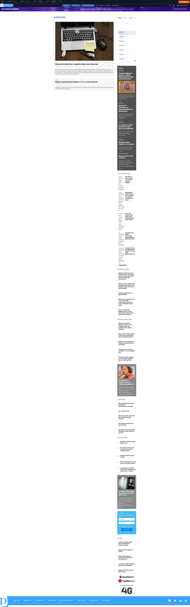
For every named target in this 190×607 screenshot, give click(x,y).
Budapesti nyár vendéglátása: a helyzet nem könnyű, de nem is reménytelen (126, 343)
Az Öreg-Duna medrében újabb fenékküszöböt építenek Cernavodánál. (126, 133)
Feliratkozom (127, 529)
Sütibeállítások (93, 600)
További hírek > (122, 265)
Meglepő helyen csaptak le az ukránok (126, 143)
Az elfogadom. (127, 526)
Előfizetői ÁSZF (81, 600)
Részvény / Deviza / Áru (123, 153)
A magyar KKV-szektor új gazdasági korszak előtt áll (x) (126, 493)
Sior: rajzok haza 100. (123, 411)
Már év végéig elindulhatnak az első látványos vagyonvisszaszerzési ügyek (126, 405)
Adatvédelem (51, 600)
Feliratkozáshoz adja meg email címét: (125, 516)
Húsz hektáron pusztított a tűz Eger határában (126, 424)
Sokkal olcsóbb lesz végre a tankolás (127, 456)
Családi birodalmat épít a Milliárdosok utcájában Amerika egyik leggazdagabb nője (130, 251)
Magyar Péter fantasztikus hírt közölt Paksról (126, 570)
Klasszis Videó (75, 5)
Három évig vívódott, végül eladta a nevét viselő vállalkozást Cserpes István (129, 216)
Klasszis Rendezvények (88, 5)
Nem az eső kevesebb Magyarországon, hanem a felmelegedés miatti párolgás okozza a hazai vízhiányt (126, 312)
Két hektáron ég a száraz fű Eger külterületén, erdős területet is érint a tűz (126, 431)
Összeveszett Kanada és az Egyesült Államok (125, 293)
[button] (173, 5)
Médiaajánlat (27, 600)
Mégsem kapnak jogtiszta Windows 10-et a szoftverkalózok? (76, 82)
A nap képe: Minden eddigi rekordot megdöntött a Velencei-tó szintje (125, 544)
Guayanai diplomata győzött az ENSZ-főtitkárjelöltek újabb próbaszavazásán (126, 76)
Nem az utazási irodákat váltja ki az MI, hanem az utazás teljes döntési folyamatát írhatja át (126, 335)
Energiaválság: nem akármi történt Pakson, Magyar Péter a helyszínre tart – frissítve (128, 469)
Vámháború (66, 5)
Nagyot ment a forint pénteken (126, 157)
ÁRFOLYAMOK (184, 1)
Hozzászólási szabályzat (66, 600)
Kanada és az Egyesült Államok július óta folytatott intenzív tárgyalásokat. (126, 116)
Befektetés (102, 5)
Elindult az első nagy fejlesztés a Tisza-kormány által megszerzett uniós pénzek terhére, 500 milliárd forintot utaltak (126, 302)
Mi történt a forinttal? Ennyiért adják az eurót (128, 442)
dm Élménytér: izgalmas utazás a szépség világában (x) (126, 382)
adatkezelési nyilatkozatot (125, 526)
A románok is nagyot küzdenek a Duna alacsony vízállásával (126, 126)
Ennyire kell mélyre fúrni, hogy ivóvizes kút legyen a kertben (128, 462)
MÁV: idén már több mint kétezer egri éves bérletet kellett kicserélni (126, 417)
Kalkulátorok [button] (115, 5)
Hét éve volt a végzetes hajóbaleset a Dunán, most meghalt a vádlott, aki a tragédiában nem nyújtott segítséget (125, 326)
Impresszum (16, 600)
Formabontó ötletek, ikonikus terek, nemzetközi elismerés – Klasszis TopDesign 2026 (126, 359)
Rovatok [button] (108, 5)
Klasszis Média (106, 600)
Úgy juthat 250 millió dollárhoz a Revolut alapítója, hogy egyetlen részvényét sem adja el (129, 196)
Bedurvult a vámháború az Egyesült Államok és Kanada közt (126, 108)
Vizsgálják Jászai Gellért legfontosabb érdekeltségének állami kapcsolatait (130, 235)
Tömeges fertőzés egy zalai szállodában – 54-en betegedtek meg (126, 351)
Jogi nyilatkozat (39, 600)
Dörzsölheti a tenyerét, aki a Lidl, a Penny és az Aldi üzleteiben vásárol (127, 449)
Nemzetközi (121, 70)
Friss (97, 5)
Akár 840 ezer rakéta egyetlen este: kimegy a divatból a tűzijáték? (129, 179)
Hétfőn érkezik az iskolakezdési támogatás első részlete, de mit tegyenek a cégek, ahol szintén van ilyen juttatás (126, 286)
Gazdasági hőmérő (9, 9)
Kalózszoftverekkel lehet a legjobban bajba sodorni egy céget (77, 64)
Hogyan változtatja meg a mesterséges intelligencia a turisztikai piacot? (125, 558)
